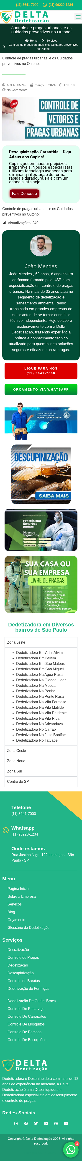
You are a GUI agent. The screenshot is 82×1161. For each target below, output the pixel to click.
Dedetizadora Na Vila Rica (37, 718)
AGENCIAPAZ (48, 1153)
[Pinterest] (56, 1123)
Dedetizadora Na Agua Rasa (39, 674)
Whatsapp (23, 828)
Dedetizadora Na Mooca (36, 685)
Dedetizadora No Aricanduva (39, 724)
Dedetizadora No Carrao (36, 729)
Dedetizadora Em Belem (36, 658)
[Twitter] (36, 1123)
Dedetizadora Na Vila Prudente (41, 713)
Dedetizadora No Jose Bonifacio (42, 735)
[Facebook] (26, 1123)
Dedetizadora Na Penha (35, 691)
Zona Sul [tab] (14, 771)
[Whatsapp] (5, 830)
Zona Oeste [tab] (16, 751)
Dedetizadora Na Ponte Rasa (40, 696)
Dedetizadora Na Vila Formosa (41, 702)
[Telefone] (5, 809)
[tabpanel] (41, 696)
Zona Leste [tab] (16, 642)
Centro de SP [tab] (18, 781)
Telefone (21, 807)
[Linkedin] (46, 1123)
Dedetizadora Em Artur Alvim (39, 653)
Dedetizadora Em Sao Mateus (40, 664)
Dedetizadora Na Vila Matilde (40, 707)
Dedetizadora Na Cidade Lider (41, 680)
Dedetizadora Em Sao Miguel (40, 669)
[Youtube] (66, 1123)
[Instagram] (16, 1123)
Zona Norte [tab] (16, 761)
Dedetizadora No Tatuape (37, 740)
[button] (78, 16)
